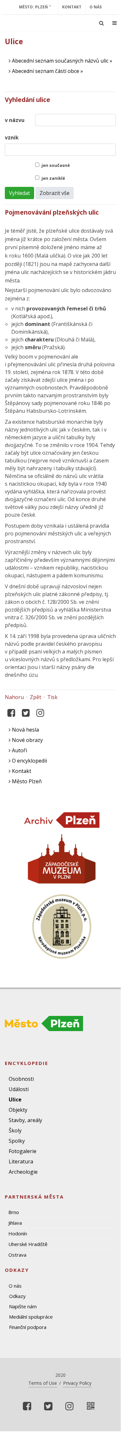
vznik (12, 137)
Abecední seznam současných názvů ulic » (61, 60)
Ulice (15, 1099)
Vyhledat (19, 193)
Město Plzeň (26, 781)
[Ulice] (91, 1406)
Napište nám (23, 1306)
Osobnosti (21, 1078)
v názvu (14, 120)
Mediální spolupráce (31, 1316)
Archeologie (23, 1171)
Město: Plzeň (34, 7)
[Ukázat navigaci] (114, 23)
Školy (15, 1130)
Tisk (52, 697)
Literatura (21, 1161)
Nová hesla (25, 729)
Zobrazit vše (55, 193)
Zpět (35, 697)
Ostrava (17, 1255)
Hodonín (17, 1233)
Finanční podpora (27, 1327)
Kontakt (71, 7)
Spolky (17, 1140)
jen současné (56, 165)
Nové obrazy (27, 740)
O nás (95, 7)
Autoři (19, 750)
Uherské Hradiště (27, 1244)
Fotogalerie (22, 1151)
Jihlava (15, 1223)
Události (19, 1089)
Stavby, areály (25, 1120)
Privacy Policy (77, 1383)
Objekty (18, 1109)
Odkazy (17, 1296)
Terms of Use (42, 1383)
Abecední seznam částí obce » (47, 71)
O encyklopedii (29, 760)
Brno (13, 1212)
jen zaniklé (53, 178)
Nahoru (14, 697)
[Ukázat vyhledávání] (101, 23)
